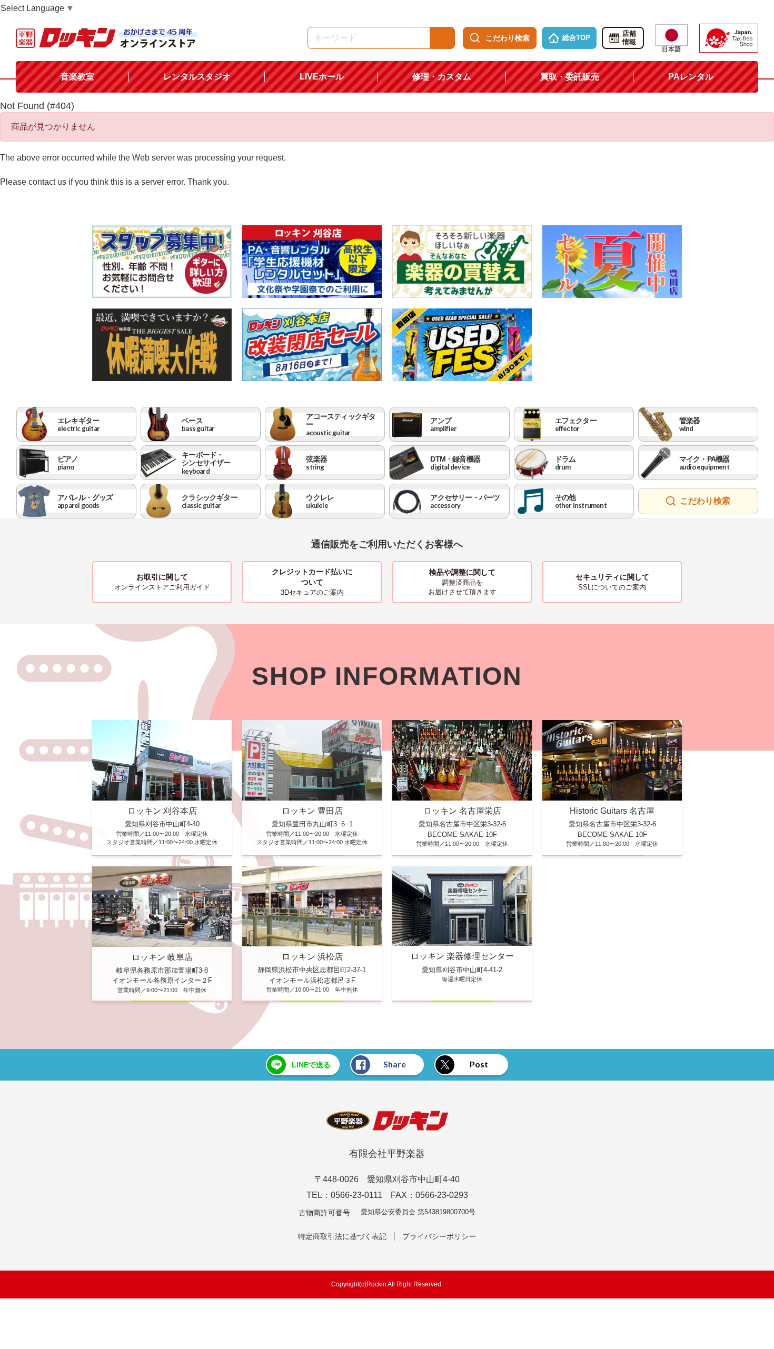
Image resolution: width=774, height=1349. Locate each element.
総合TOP (576, 38)
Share (394, 1064)
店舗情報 (629, 37)
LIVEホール (322, 76)
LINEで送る (311, 1065)
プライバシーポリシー (439, 1236)
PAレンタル (690, 76)
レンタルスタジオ (197, 76)
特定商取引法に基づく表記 (342, 1236)
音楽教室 (77, 76)
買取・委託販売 (569, 76)
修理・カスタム (441, 76)
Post (479, 1064)
